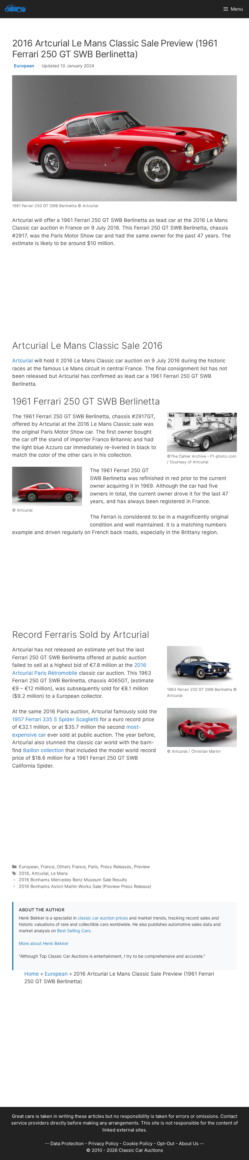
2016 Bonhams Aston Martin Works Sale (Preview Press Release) (85, 886)
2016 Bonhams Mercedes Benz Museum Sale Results (73, 879)
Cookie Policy (137, 1143)
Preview (142, 866)
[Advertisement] (124, 297)
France (47, 866)
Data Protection (67, 1143)
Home (31, 974)
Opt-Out (165, 1143)
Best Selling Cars (73, 930)
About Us (189, 1143)
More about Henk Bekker (43, 943)
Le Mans (59, 873)
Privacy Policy (103, 1143)
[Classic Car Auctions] (15, 9)
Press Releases (116, 866)
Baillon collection (43, 750)
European (24, 65)
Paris (93, 866)
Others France (71, 866)
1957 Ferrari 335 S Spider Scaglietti (55, 719)
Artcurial (22, 361)
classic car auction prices (103, 917)
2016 (24, 873)
